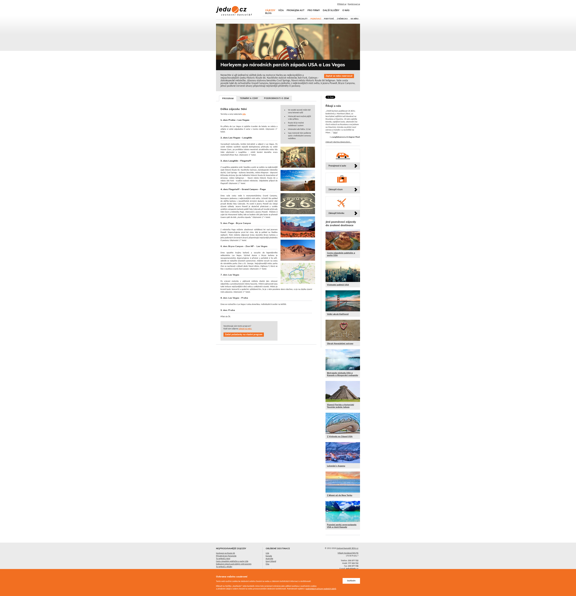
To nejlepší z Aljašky (224, 567)
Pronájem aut (295, 10)
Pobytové (329, 19)
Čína (267, 564)
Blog (268, 13)
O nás (346, 10)
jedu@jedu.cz (352, 569)
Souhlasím (351, 581)
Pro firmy (314, 10)
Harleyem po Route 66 (225, 553)
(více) (335, 133)
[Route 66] (298, 169)
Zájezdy (270, 10)
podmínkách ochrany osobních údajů (321, 589)
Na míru (354, 19)
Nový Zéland (271, 561)
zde (244, 114)
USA (267, 553)
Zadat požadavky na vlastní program (243, 334)
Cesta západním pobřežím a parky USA (232, 561)
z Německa (342, 19)
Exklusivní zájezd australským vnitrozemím (233, 564)
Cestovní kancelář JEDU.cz (347, 548)
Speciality (302, 19)
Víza (281, 10)
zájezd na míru (245, 329)
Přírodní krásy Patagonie (226, 556)
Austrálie (269, 559)
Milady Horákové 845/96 (348, 553)
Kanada (269, 556)
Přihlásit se (341, 4)
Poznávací (315, 19)
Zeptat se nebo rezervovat (339, 76)
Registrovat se (354, 4)
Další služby (331, 10)
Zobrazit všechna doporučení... (338, 142)
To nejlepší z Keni (223, 559)
